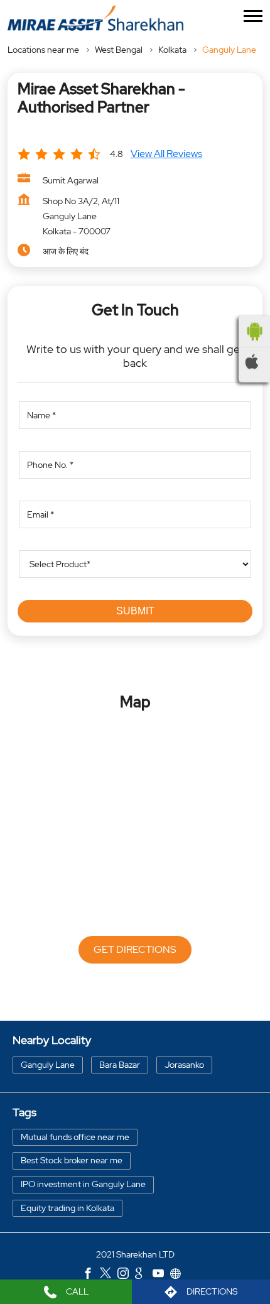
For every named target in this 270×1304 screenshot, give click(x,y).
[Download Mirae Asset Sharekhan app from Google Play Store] (254, 331)
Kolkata (172, 49)
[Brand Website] (179, 1274)
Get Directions (135, 949)
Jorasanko (184, 1064)
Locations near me (43, 49)
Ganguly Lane (48, 1064)
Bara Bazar (119, 1064)
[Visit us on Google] (144, 1274)
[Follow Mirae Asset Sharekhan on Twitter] (108, 1274)
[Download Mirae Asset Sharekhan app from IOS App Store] (254, 361)
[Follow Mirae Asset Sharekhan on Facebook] (91, 1274)
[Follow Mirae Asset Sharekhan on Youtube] (161, 1274)
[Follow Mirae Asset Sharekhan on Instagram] (126, 1274)
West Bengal (119, 49)
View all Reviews (166, 153)
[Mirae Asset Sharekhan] (95, 18)
